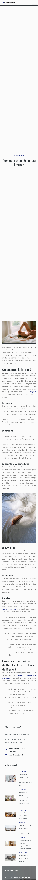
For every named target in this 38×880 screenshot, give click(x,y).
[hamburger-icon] (34, 2)
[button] (30, 2)
